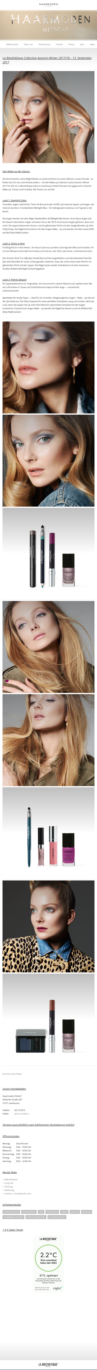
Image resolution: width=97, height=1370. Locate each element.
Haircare (86, 1212)
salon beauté (28, 1212)
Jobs (82, 44)
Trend (64, 1212)
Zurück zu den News (12, 1073)
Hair (41, 1212)
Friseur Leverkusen (36, 1217)
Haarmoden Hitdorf (13, 1217)
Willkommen (12, 44)
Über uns (28, 44)
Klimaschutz (44, 44)
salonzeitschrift (57, 1217)
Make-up (75, 1212)
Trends (59, 44)
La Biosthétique (11, 1212)
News (92, 44)
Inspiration (52, 1212)
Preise (71, 44)
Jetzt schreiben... (22, 1113)
